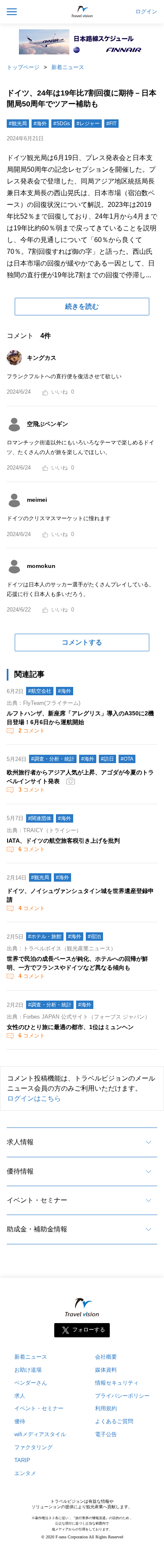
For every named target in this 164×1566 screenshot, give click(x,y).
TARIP (22, 1460)
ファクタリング (33, 1447)
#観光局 (18, 123)
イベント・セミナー (37, 1200)
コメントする (82, 642)
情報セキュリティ (117, 1383)
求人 (19, 1396)
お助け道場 (28, 1370)
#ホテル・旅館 (44, 936)
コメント (32, 731)
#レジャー (88, 123)
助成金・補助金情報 (37, 1229)
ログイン (146, 12)
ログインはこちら (34, 1098)
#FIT (111, 123)
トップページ (23, 67)
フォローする (88, 1329)
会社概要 (106, 1357)
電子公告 (106, 1434)
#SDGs (61, 123)
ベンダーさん (30, 1383)
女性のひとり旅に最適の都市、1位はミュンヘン (70, 1027)
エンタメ (25, 1473)
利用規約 (106, 1408)
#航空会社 (39, 691)
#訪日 (107, 759)
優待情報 (20, 1171)
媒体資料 (106, 1370)
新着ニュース (67, 67)
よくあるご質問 (114, 1421)
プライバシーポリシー (122, 1396)
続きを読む (82, 306)
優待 (19, 1421)
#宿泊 (94, 936)
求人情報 (20, 1141)
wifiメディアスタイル (40, 1434)
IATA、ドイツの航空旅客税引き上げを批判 (63, 840)
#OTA (127, 759)
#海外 (40, 123)
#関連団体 (39, 818)
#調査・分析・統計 (52, 759)
